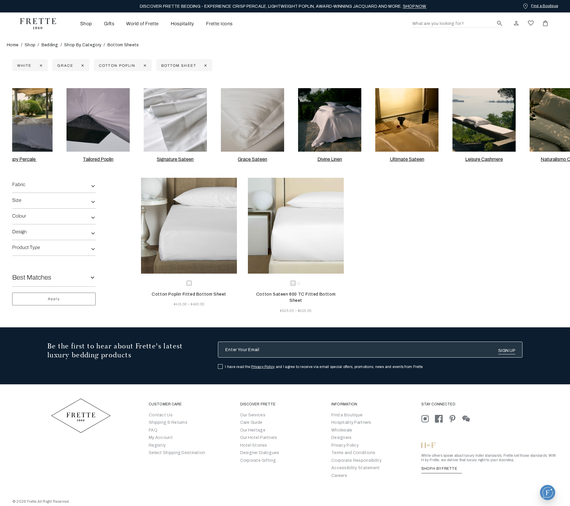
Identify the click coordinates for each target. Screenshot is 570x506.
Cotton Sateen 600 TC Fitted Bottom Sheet (295, 297)
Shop (30, 45)
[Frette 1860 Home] (35, 24)
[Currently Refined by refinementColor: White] (40, 65)
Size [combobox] (16, 200)
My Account (161, 437)
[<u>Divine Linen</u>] (330, 120)
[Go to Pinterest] (455, 418)
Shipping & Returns (168, 422)
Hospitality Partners (351, 422)
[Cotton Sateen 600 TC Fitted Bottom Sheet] (296, 226)
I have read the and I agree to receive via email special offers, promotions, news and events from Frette (324, 367)
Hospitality (182, 23)
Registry (157, 445)
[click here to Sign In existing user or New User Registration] (516, 23)
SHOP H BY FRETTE (439, 469)
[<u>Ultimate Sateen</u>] (407, 120)
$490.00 (197, 304)
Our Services (252, 415)
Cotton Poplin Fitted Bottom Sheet (189, 294)
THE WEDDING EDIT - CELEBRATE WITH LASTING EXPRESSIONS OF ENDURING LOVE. (283, 6)
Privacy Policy (263, 367)
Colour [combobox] (19, 215)
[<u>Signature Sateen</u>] (175, 120)
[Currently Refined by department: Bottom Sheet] (204, 65)
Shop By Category (82, 45)
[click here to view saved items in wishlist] (530, 23)
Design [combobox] (19, 231)
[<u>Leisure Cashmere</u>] (484, 120)
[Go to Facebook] (442, 418)
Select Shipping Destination (177, 453)
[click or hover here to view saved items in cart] (545, 23)
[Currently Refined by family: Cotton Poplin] (144, 65)
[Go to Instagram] (428, 418)
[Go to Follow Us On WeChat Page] (468, 418)
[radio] (298, 283)
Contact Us (160, 415)
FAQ (153, 430)
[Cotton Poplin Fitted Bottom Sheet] (189, 226)
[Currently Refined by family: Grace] (81, 65)
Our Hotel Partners (258, 437)
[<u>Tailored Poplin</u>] (98, 120)
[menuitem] (78, 23)
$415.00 (181, 304)
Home (12, 45)
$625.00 (305, 311)
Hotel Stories (253, 445)
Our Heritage (252, 430)
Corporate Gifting (258, 460)
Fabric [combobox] (18, 184)
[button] (547, 492)
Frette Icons (219, 23)
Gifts (109, 23)
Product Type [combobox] (26, 247)
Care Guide (251, 422)
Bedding (50, 45)
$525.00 (287, 311)
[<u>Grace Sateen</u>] (253, 120)
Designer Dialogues (259, 453)
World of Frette (142, 23)
